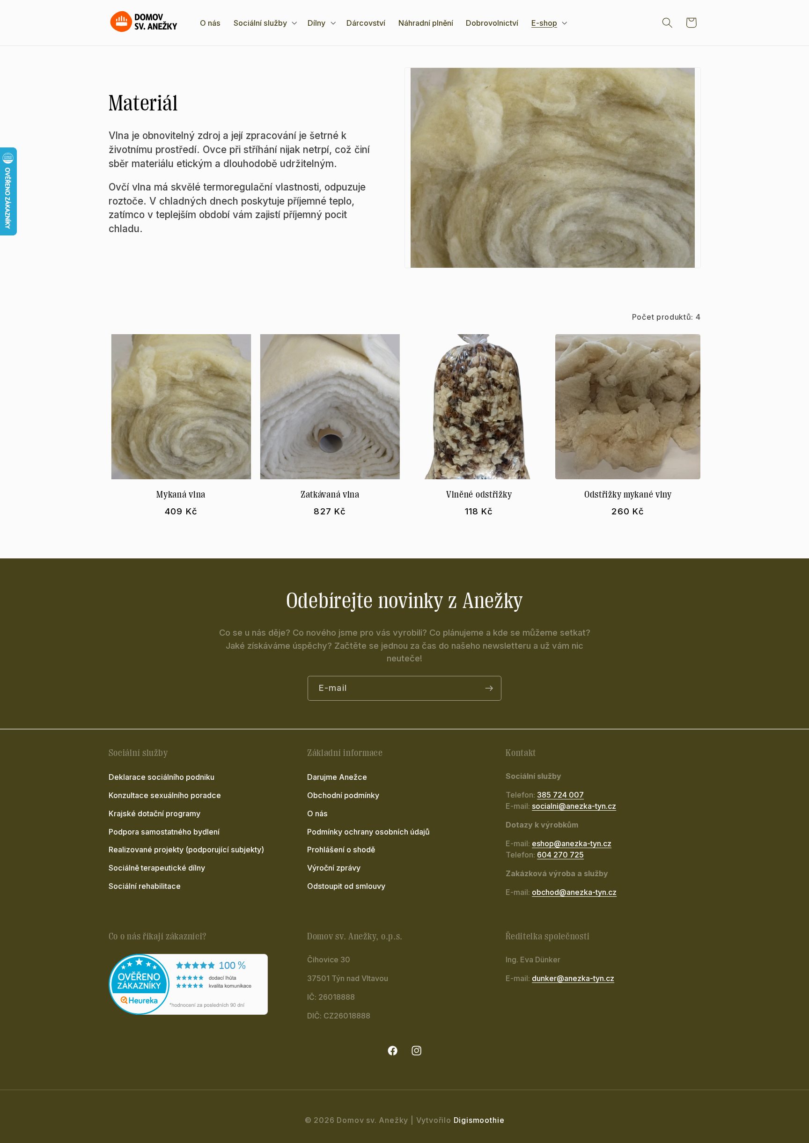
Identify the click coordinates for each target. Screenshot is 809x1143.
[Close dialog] (576, 478)
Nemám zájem (495, 641)
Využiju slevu (496, 618)
